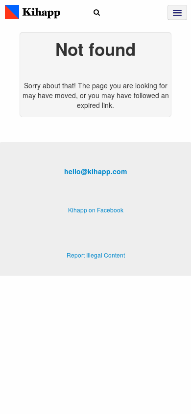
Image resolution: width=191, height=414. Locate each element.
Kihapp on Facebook (95, 210)
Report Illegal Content (96, 255)
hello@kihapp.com (95, 171)
